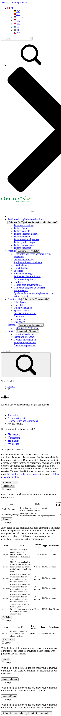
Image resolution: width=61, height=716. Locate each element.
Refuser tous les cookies (14, 713)
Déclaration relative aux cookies (22, 474)
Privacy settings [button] (15, 423)
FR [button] (12, 8)
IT (17, 30)
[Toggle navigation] (32, 211)
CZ (18, 33)
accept (7, 489)
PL (18, 23)
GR (18, 27)
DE (18, 11)
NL (18, 20)
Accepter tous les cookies (39, 713)
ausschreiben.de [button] (10, 679)
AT (18, 14)
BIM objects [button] (8, 639)
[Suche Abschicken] (31, 38)
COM (19, 17)
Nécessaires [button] (8, 486)
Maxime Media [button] (9, 696)
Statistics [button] (7, 519)
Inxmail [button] (6, 659)
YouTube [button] (6, 617)
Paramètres (8, 482)
